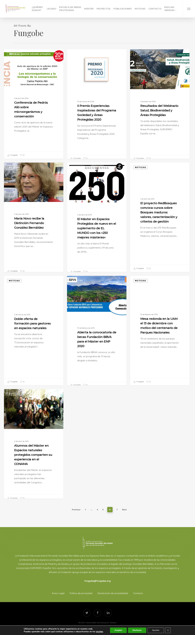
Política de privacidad (81, 593)
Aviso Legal (58, 593)
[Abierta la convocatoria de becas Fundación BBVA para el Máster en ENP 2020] (96, 332)
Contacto (138, 593)
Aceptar (118, 630)
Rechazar (137, 630)
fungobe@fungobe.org (97, 580)
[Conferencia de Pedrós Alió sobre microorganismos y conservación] (33, 104)
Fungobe (14, 155)
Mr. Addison (111, 622)
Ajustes (155, 630)
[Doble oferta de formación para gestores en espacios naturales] (33, 330)
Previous (76, 509)
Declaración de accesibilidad (113, 593)
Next (124, 509)
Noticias (14, 54)
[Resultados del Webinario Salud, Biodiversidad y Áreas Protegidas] (159, 105)
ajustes (99, 631)
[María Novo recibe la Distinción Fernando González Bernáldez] (33, 219)
